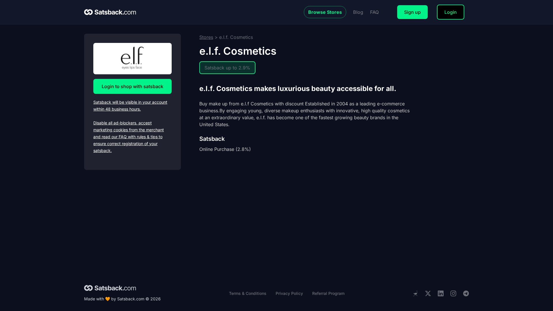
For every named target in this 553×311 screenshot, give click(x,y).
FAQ (374, 12)
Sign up (412, 12)
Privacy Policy (289, 293)
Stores (206, 37)
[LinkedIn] (441, 294)
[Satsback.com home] (110, 12)
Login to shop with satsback (132, 86)
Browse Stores (325, 12)
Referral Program (328, 293)
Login (450, 12)
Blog (358, 12)
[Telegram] (466, 294)
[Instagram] (453, 294)
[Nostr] (415, 293)
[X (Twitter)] (428, 294)
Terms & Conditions (247, 293)
